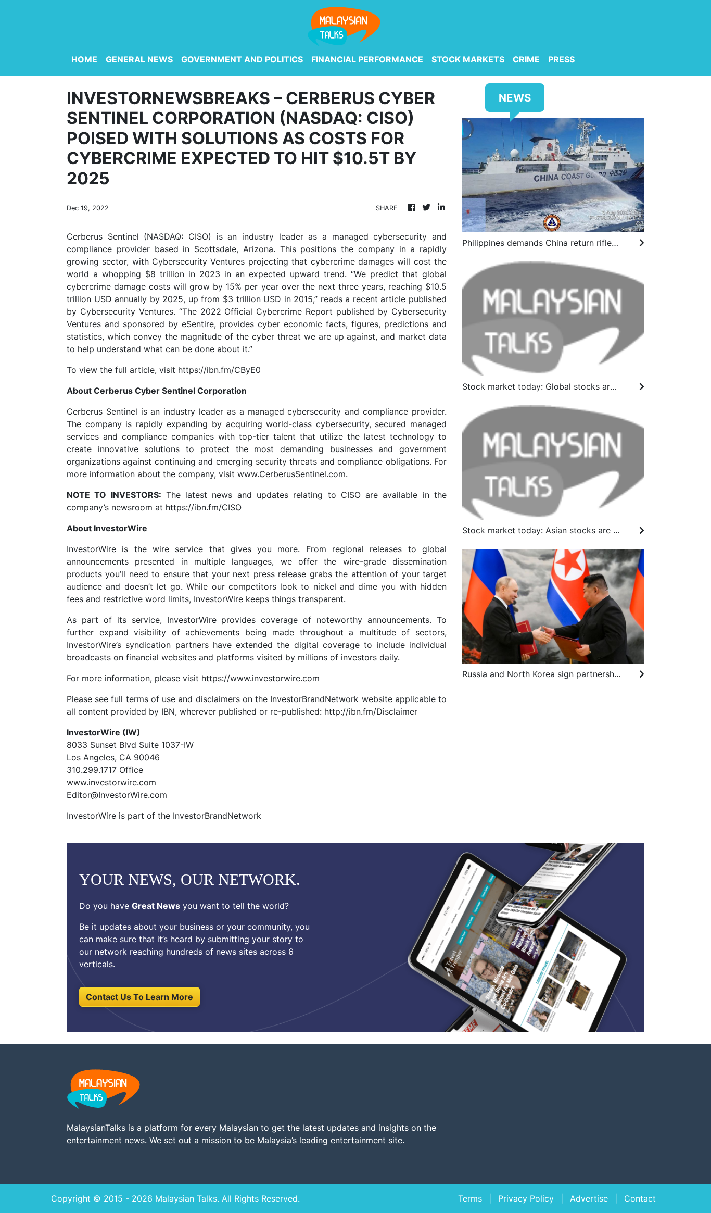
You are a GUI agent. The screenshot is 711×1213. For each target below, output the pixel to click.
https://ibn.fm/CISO (204, 507)
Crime (526, 59)
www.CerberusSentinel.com (291, 474)
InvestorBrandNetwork (217, 815)
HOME (84, 59)
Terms (470, 1198)
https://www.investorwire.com (260, 678)
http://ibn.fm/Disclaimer (370, 711)
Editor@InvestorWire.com (117, 795)
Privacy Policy (526, 1198)
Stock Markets (467, 59)
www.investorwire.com (111, 782)
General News (139, 59)
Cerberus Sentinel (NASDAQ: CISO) (139, 236)
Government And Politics (242, 59)
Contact (640, 1198)
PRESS (561, 59)
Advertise (589, 1198)
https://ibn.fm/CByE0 (219, 370)
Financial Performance (367, 59)
